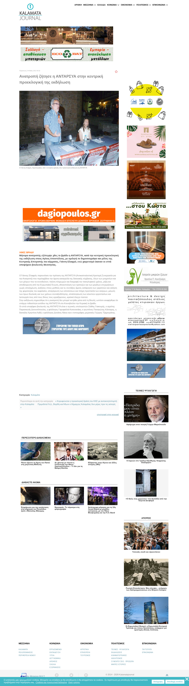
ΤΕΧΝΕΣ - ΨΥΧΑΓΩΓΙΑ (120, 649)
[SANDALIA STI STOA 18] (146, 143)
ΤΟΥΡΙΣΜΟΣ (85, 655)
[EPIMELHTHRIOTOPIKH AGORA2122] (69, 327)
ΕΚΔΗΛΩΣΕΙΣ (116, 652)
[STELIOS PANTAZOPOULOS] (146, 311)
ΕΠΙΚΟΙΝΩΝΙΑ (147, 652)
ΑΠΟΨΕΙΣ (53, 661)
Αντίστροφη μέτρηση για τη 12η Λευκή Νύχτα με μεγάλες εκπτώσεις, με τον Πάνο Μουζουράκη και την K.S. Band (102, 510)
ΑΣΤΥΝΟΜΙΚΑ (55, 658)
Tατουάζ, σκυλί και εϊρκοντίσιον (146, 552)
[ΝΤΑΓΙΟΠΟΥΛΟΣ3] (69, 216)
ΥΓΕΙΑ (51, 655)
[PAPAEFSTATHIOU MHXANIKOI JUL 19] (146, 346)
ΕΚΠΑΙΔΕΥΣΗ (54, 652)
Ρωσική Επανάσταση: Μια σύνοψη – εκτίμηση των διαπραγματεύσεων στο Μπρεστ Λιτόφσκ (146, 589)
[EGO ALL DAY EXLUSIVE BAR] (67, 36)
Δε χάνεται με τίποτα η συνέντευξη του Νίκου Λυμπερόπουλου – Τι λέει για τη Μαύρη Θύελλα (69, 465)
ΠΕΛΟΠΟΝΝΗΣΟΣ (26, 652)
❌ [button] (187, 679)
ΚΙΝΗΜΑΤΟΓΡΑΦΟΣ (119, 655)
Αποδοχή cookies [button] (175, 682)
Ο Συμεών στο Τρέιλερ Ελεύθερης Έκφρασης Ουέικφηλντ (146, 462)
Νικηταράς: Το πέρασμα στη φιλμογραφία (67, 508)
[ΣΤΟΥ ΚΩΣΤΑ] (146, 216)
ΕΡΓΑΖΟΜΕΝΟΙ (55, 649)
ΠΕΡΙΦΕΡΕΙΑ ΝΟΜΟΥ (27, 655)
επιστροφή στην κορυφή (108, 414)
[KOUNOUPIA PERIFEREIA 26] (146, 248)
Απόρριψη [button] (158, 682)
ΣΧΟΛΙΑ (52, 664)
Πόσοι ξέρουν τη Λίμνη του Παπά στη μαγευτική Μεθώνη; (35, 463)
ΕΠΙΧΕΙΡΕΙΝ (85, 652)
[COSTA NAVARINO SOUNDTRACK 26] (146, 181)
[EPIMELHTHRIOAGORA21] (146, 372)
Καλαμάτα (35, 395)
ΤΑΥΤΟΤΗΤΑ (147, 649)
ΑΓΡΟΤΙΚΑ (84, 649)
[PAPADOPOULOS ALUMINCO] (69, 234)
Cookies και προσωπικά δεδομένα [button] (51, 682)
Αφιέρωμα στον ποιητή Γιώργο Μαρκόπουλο (146, 424)
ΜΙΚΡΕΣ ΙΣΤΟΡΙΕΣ (118, 664)
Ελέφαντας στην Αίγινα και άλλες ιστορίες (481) (102, 463)
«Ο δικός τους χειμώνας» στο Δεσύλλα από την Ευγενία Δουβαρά (146, 500)
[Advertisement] (69, 187)
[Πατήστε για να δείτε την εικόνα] (69, 128)
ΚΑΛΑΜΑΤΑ (23, 649)
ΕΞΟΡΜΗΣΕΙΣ (54, 667)
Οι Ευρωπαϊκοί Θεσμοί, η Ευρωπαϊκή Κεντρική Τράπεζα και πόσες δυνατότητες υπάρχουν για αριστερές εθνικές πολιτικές (146, 628)
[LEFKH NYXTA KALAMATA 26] (146, 102)
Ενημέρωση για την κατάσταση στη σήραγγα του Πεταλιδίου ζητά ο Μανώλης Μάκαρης (34, 509)
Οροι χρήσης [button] (74, 682)
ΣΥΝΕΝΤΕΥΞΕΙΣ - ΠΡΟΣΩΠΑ (122, 661)
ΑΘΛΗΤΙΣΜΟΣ (116, 658)
